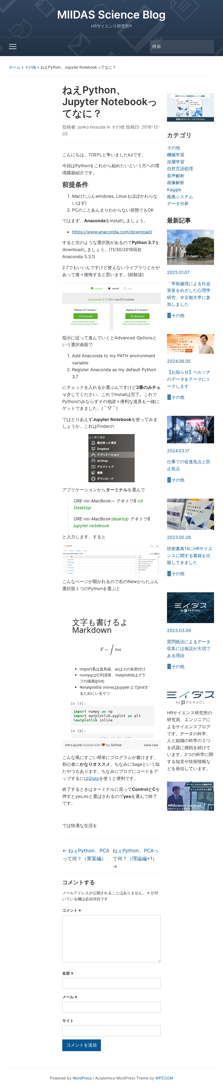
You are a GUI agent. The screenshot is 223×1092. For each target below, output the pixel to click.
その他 (30, 67)
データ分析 (178, 203)
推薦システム (180, 196)
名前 (68, 973)
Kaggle (174, 189)
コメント (71, 910)
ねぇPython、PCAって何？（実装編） (85, 854)
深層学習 (175, 161)
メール (70, 997)
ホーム (14, 67)
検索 (207, 47)
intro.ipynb (74, 745)
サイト (68, 1020)
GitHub (116, 745)
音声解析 (175, 175)
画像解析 (175, 182)
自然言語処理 (180, 168)
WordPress (82, 1078)
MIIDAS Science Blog (111, 14)
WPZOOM (164, 1078)
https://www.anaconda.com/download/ (112, 231)
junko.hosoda (91, 127)
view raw (151, 745)
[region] (111, 673)
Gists (93, 778)
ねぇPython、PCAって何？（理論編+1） (136, 858)
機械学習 (175, 154)
